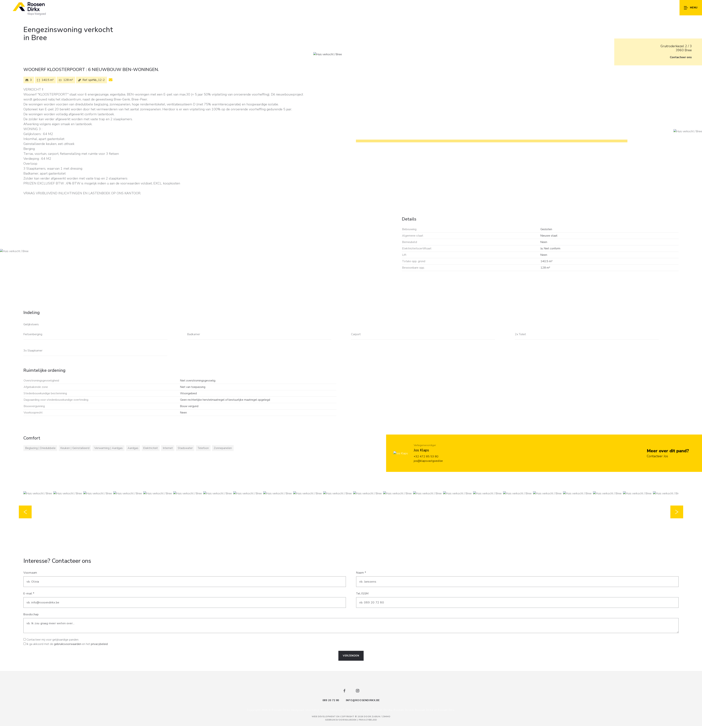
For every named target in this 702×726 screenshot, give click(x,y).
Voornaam (30, 573)
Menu (694, 7)
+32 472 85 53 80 (426, 456)
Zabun (376, 716)
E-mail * (28, 594)
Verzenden (351, 655)
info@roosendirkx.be (363, 700)
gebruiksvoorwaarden (67, 644)
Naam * (361, 573)
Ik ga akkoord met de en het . (67, 644)
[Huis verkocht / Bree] (327, 54)
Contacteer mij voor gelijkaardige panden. (53, 640)
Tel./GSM (362, 594)
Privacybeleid (368, 719)
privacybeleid (99, 644)
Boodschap (31, 614)
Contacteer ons (681, 57)
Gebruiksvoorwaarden (341, 719)
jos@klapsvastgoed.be (428, 461)
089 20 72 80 (330, 700)
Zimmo (386, 716)
